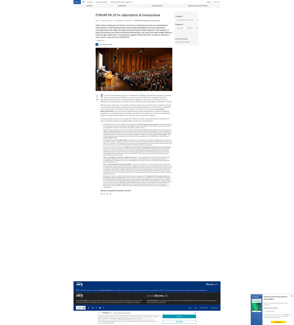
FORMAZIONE (122, 6)
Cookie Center (214, 308)
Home (97, 20)
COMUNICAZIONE (157, 6)
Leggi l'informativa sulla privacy (271, 308)
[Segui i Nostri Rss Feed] (104, 308)
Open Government (107, 20)
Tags (195, 308)
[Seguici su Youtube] (100, 308)
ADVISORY (89, 6)
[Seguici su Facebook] (89, 308)
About (190, 308)
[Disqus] (147, 218)
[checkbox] (264, 314)
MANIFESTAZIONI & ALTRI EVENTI (198, 6)
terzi (286, 314)
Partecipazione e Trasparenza (123, 20)
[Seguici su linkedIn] (92, 308)
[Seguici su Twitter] (96, 308)
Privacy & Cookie (204, 308)
